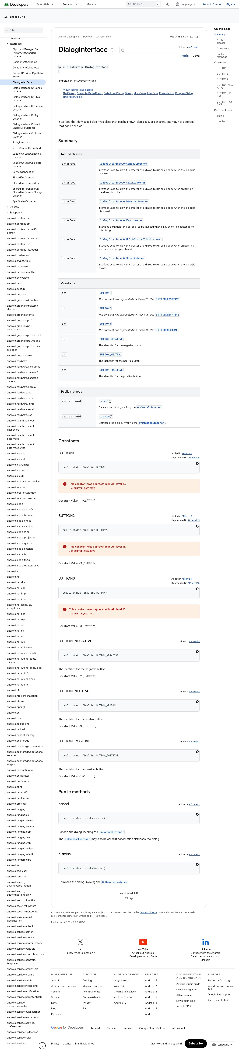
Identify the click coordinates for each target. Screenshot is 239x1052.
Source (55, 997)
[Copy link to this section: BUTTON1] (77, 453)
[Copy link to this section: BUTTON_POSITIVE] (93, 741)
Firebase (127, 1028)
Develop (68, 4)
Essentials (43, 4)
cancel (104, 401)
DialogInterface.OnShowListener (122, 258)
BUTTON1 (105, 293)
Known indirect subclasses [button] (128, 93)
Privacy (86, 1002)
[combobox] (143, 4)
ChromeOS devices (125, 991)
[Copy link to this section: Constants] (82, 441)
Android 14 (151, 997)
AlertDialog (69, 93)
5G (84, 1008)
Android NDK (183, 1006)
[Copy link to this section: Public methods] (93, 792)
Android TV (120, 1002)
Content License (148, 912)
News (54, 1002)
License (67, 1043)
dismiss (105, 416)
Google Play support (219, 994)
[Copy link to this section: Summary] (81, 141)
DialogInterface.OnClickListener (122, 182)
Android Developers (68, 36)
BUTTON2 (105, 308)
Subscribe (196, 1043)
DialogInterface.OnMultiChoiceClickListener (131, 239)
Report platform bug (219, 980)
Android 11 (151, 1014)
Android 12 (151, 1008)
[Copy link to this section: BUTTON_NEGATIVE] (95, 641)
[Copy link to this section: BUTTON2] (78, 516)
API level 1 (194, 47)
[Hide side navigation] (42, 1045)
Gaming (87, 980)
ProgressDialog (184, 93)
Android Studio (211, 4)
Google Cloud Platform (152, 1028)
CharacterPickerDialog (90, 93)
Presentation (166, 93)
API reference (14, 17)
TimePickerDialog (72, 96)
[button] (23, 44)
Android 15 (151, 991)
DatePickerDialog (114, 93)
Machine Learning (93, 986)
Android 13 (151, 1002)
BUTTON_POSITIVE (167, 299)
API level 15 (194, 457)
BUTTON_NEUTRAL (167, 330)
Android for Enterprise (63, 986)
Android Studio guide (188, 983)
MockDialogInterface (146, 93)
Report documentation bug (220, 987)
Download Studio (185, 1000)
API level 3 (194, 641)
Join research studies (219, 1000)
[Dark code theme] (197, 463)
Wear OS (119, 986)
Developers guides (186, 989)
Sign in (230, 4)
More (90, 4)
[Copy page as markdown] (123, 50)
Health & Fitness (91, 991)
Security (55, 991)
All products (179, 1028)
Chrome (111, 1028)
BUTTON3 (105, 323)
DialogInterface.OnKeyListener (121, 220)
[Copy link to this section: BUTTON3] (78, 579)
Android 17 (151, 980)
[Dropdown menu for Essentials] (54, 4)
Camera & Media (92, 997)
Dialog (128, 93)
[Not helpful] (197, 36)
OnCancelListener (149, 407)
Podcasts (56, 1014)
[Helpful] (191, 36)
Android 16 (151, 986)
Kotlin (185, 56)
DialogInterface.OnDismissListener (124, 201)
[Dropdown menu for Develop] (78, 4)
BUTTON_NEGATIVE (167, 314)
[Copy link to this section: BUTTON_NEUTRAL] (93, 691)
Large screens (121, 980)
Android (55, 980)
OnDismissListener (151, 422)
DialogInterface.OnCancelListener (123, 163)
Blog (53, 1008)
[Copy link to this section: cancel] (72, 804)
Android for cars (123, 997)
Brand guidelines (84, 1043)
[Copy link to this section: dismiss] (74, 854)
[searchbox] (23, 30)
